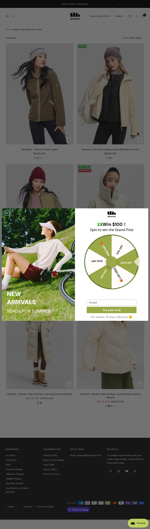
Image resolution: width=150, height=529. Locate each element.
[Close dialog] (7, 213)
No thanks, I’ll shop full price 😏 (111, 317)
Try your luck (112, 310)
